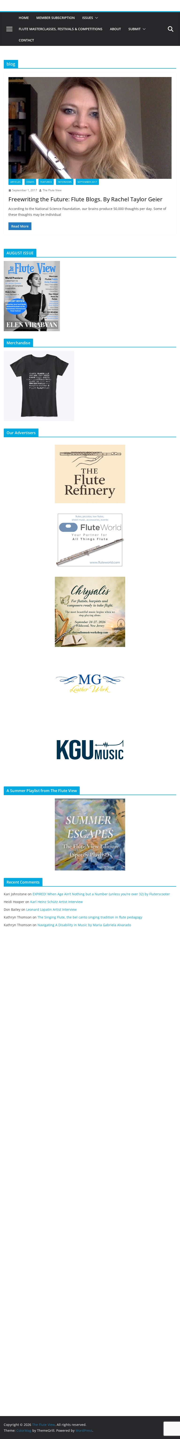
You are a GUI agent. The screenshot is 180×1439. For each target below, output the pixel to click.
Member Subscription (55, 17)
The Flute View (52, 190)
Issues (87, 17)
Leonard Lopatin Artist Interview (51, 909)
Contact (26, 40)
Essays (30, 182)
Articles (15, 182)
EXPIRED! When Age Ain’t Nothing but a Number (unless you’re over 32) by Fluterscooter (101, 894)
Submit (134, 29)
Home (24, 17)
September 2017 (87, 182)
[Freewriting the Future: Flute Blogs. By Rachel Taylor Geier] (90, 128)
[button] (95, 18)
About (115, 29)
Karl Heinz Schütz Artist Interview (56, 901)
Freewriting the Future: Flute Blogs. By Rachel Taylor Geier (85, 199)
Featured (46, 182)
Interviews (64, 182)
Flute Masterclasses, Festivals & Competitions (60, 29)
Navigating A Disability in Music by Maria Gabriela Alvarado (84, 925)
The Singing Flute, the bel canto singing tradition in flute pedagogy (90, 917)
